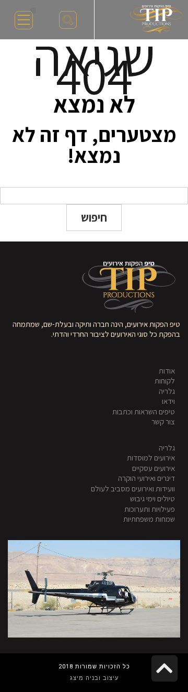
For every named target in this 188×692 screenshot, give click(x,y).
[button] (33, 11)
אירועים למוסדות (151, 458)
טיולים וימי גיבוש (152, 498)
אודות (167, 371)
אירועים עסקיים (153, 468)
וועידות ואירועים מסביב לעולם (133, 488)
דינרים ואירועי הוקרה (146, 478)
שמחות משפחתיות (149, 519)
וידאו (168, 401)
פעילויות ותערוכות (149, 509)
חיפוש (94, 217)
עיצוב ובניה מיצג (94, 678)
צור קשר (163, 421)
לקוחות (165, 381)
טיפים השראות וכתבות (143, 411)
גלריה (167, 391)
